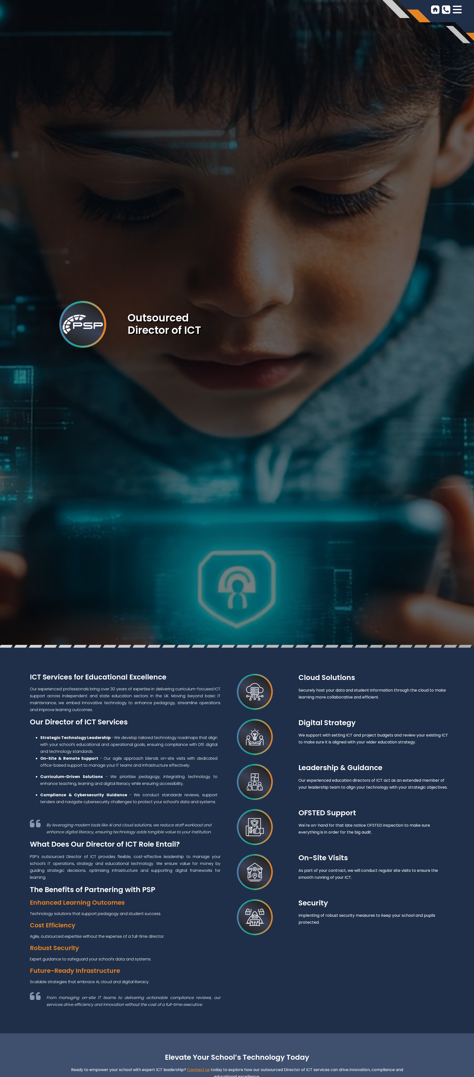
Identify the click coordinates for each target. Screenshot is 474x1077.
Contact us (198, 1070)
